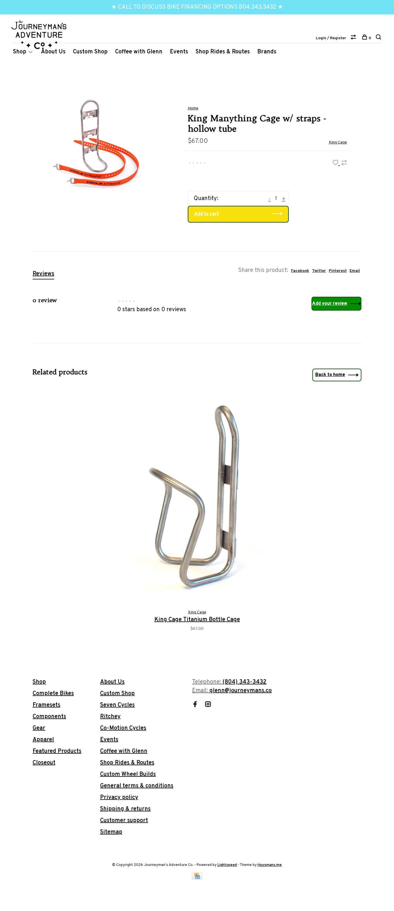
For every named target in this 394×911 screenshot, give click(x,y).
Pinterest (338, 270)
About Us (53, 52)
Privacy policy (119, 797)
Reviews (43, 274)
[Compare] (354, 38)
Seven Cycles (117, 705)
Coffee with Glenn (138, 52)
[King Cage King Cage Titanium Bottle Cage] (197, 497)
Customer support (124, 820)
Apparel (43, 740)
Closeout (44, 763)
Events (179, 52)
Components (49, 716)
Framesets (46, 705)
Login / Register (331, 38)
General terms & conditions (136, 786)
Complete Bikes (53, 693)
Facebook (300, 270)
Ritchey (110, 716)
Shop (19, 52)
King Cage (338, 142)
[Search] (379, 38)
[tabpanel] (197, 516)
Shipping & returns (125, 809)
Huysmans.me (270, 865)
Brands (266, 52)
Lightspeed (227, 865)
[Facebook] (195, 705)
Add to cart (206, 214)
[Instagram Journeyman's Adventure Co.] (208, 705)
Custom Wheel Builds (128, 774)
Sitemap (111, 832)
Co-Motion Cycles (123, 728)
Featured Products (57, 751)
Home (193, 108)
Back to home (330, 375)
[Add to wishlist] (336, 163)
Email (355, 270)
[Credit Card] (197, 878)
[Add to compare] (344, 163)
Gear (39, 728)
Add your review (329, 304)
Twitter (319, 270)
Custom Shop (90, 52)
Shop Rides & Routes (223, 52)
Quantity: (206, 198)
